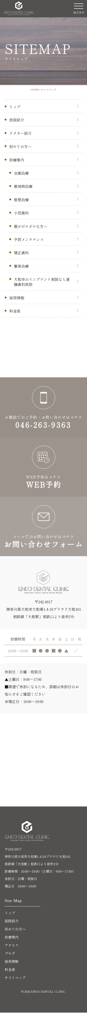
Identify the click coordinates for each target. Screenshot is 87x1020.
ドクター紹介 (20, 133)
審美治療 (21, 266)
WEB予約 (43, 467)
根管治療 (21, 199)
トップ (14, 106)
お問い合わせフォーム (43, 526)
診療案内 (16, 160)
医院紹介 (16, 120)
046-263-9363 (43, 407)
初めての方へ (20, 146)
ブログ (10, 953)
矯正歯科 (21, 252)
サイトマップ (15, 977)
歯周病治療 (23, 186)
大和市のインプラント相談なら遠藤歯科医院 (42, 281)
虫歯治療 (21, 173)
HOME (35, 89)
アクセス (12, 945)
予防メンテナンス (29, 239)
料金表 (14, 311)
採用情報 (16, 298)
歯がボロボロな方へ (30, 226)
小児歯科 (21, 213)
